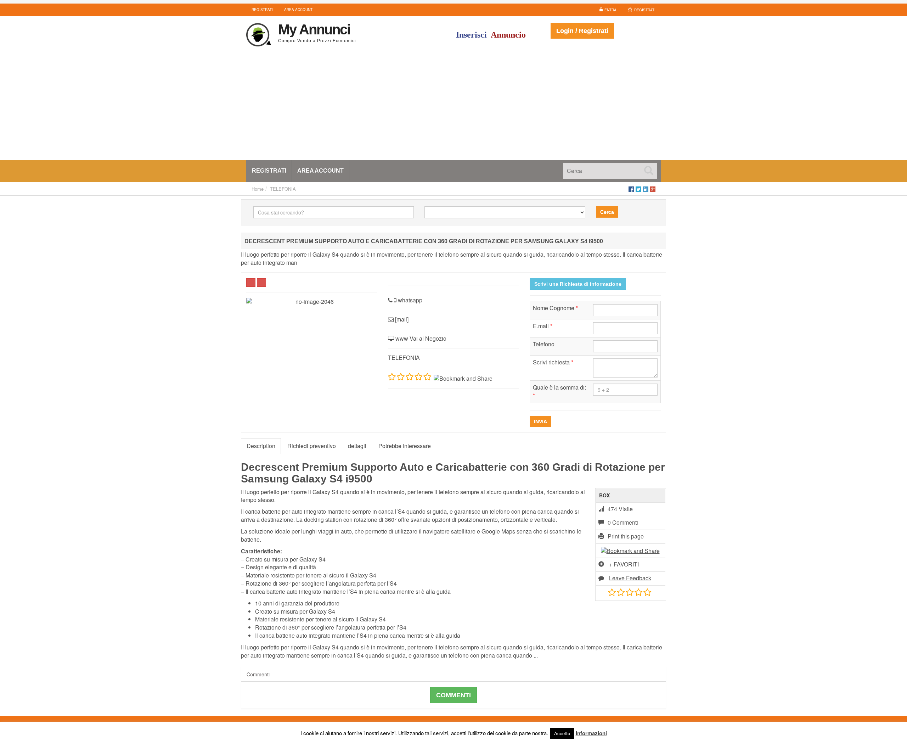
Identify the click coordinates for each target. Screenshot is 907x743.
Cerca (607, 212)
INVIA (540, 421)
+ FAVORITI (624, 564)
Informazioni (591, 733)
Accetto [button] (562, 733)
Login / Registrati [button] (582, 30)
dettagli (357, 446)
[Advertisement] (453, 106)
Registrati (644, 9)
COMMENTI (453, 695)
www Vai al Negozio (420, 338)
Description (261, 446)
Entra (610, 9)
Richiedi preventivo (311, 446)
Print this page (626, 536)
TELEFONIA (283, 188)
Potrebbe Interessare (404, 446)
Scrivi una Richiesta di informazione (577, 284)
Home (258, 188)
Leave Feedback (630, 578)
